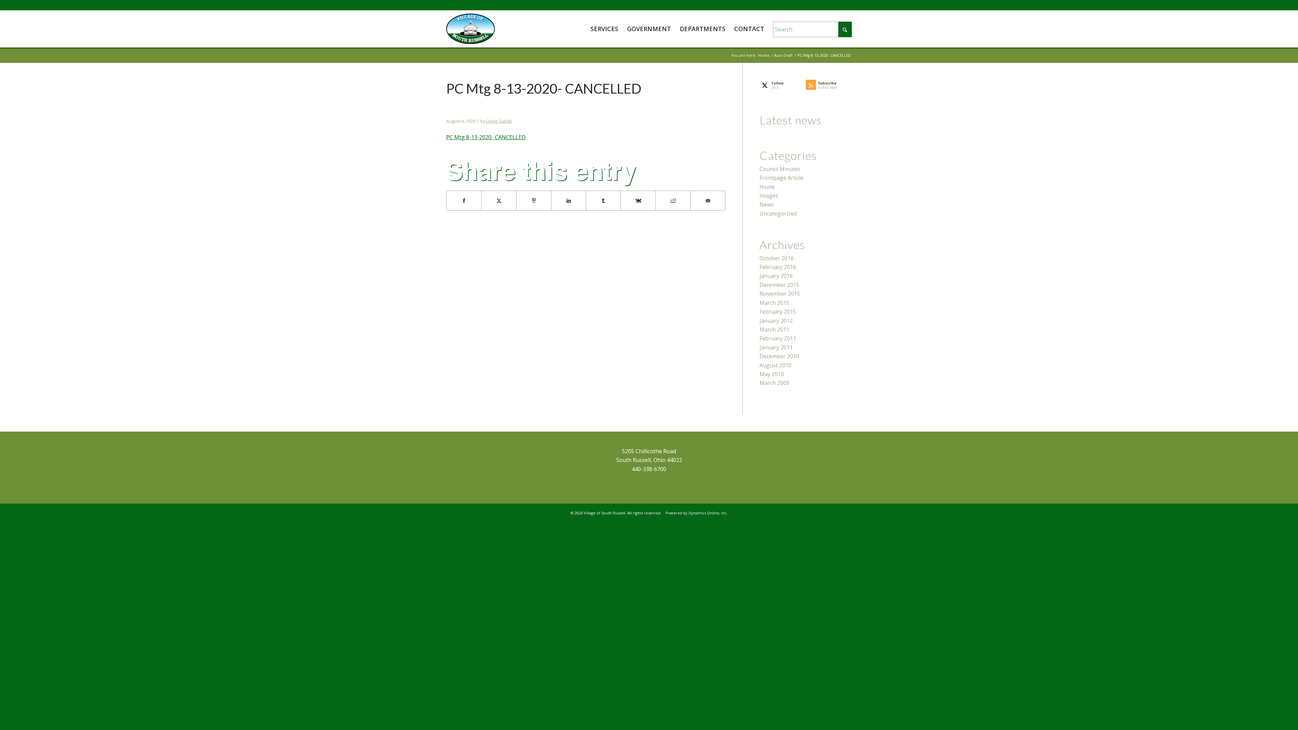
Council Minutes (780, 169)
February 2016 (778, 267)
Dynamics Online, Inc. (708, 512)
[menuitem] (604, 28)
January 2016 (776, 275)
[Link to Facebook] (847, 5)
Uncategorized (778, 213)
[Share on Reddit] (673, 200)
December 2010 (779, 356)
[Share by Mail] (708, 200)
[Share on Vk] (638, 200)
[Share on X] (499, 200)
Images (769, 195)
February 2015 (778, 311)
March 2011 (774, 329)
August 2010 (775, 365)
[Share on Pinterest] (533, 200)
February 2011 (778, 338)
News (767, 204)
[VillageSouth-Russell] (470, 28)
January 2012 (776, 320)
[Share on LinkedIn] (568, 200)
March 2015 (774, 303)
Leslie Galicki (499, 121)
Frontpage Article (781, 177)
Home (767, 187)
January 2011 (776, 347)
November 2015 (780, 293)
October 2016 (777, 258)
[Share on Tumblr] (603, 200)
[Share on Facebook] (464, 200)
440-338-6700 (649, 469)
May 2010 (772, 374)
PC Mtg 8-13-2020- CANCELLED (486, 137)
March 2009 (774, 383)
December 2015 (779, 285)
